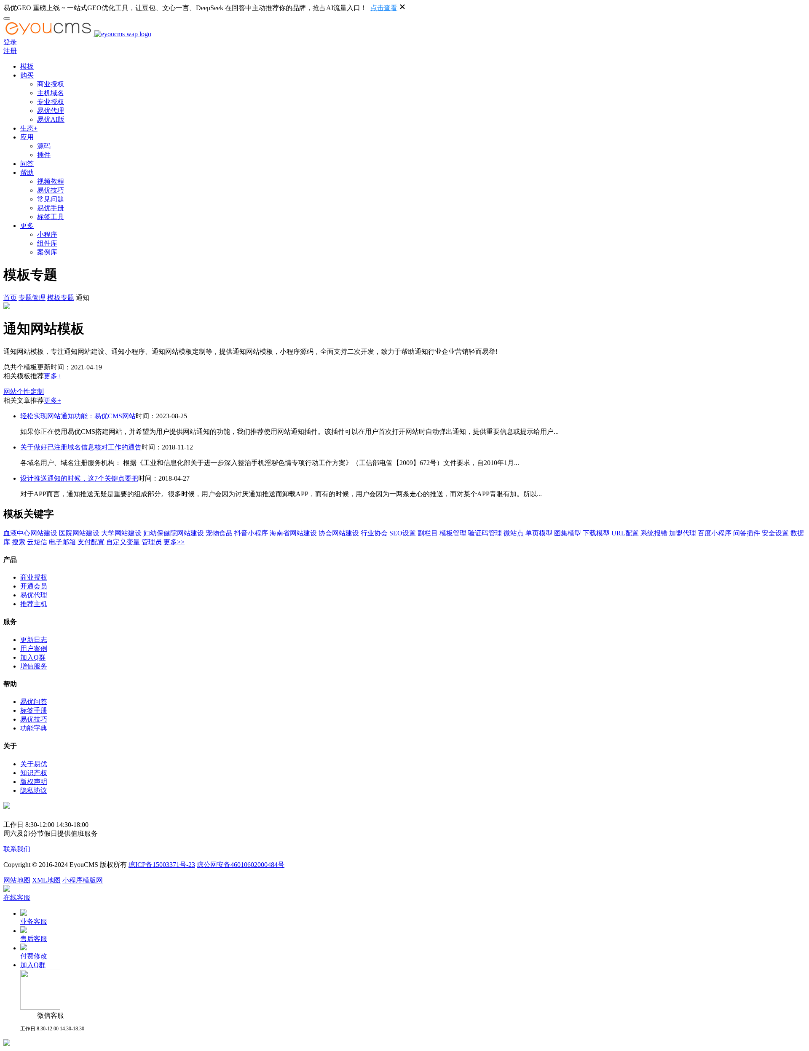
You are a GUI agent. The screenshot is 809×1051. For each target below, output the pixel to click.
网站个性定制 (23, 391)
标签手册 (33, 710)
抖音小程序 (251, 533)
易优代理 (50, 110)
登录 (10, 41)
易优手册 (50, 207)
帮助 (27, 172)
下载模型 (596, 533)
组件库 (47, 243)
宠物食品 (219, 533)
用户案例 (33, 648)
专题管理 (32, 297)
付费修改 (33, 956)
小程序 (47, 234)
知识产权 (33, 772)
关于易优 (33, 764)
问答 (27, 163)
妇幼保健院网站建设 (173, 533)
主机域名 (50, 92)
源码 (44, 146)
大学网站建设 (121, 533)
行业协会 (374, 533)
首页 (10, 297)
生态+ (29, 128)
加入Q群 (33, 657)
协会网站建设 (339, 533)
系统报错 (653, 533)
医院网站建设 (79, 533)
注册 (10, 50)
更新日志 (33, 639)
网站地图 (16, 880)
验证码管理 (485, 533)
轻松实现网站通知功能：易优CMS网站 (78, 416)
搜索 (18, 542)
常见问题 (50, 199)
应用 (27, 137)
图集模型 (567, 533)
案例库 (47, 252)
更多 (27, 225)
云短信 (37, 542)
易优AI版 (50, 119)
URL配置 (625, 533)
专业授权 (50, 101)
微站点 (514, 533)
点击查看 (383, 7)
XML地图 (46, 880)
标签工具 (50, 216)
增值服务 (33, 666)
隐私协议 (33, 790)
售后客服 (33, 938)
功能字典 (33, 728)
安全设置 (775, 533)
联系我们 (16, 849)
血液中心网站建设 (30, 533)
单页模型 (538, 533)
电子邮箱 (62, 542)
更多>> (174, 542)
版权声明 (33, 781)
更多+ (52, 376)
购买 (27, 75)
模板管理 (452, 533)
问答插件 (746, 533)
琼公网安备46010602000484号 (240, 864)
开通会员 (33, 586)
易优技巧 (50, 190)
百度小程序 (714, 533)
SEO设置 (402, 533)
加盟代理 (682, 533)
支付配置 (91, 542)
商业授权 (50, 84)
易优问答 (33, 701)
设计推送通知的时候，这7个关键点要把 (79, 478)
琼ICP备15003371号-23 (162, 864)
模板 (27, 66)
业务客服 (33, 921)
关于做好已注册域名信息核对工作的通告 (81, 447)
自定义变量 (123, 542)
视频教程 (50, 181)
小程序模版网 (82, 880)
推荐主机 (33, 603)
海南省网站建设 (293, 533)
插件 (44, 154)
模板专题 (60, 297)
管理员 (152, 542)
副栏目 (428, 533)
